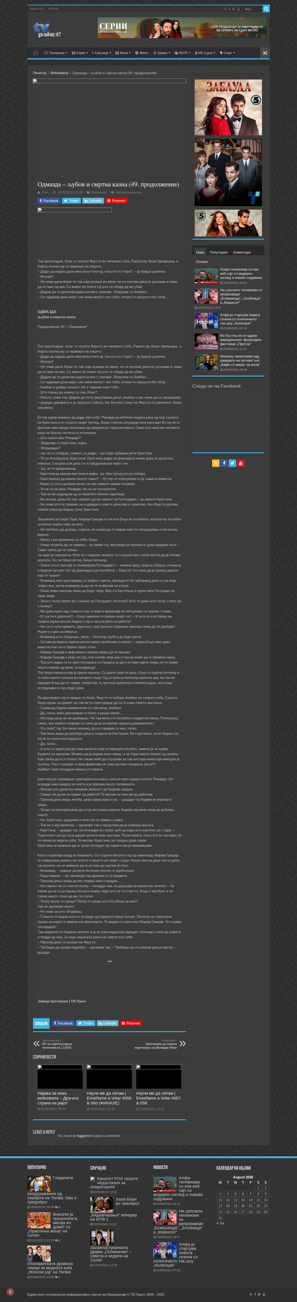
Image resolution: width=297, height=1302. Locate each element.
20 (243, 1206)
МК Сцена (205, 53)
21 (250, 1206)
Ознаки (202, 262)
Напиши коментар (128, 192)
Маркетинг (37, 8)
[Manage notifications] (10, 1291)
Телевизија (57, 53)
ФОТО (183, 53)
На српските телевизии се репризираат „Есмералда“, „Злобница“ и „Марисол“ (241, 296)
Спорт (228, 53)
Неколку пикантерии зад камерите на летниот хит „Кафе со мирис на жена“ (240, 360)
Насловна (36, 52)
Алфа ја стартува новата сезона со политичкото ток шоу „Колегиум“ (240, 319)
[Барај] (266, 8)
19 (235, 1206)
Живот (143, 53)
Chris (45, 192)
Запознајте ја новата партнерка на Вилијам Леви (156, 1044)
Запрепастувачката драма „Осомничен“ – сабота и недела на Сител (111, 1253)
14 (250, 1200)
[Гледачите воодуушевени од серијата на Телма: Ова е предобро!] (39, 1184)
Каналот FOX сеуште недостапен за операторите (114, 1182)
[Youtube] (238, 9)
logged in (84, 1136)
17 (220, 1206)
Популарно (219, 252)
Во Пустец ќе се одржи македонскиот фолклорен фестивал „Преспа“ (240, 340)
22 (258, 1206)
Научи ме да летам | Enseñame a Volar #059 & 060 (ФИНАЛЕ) (109, 1098)
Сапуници (101, 53)
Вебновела (59, 73)
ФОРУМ (53, 8)
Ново (200, 252)
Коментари (242, 252)
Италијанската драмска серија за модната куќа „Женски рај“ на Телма (50, 1267)
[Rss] (225, 9)
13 (243, 1200)
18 (228, 1206)
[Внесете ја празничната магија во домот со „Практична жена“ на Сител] (39, 1220)
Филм (124, 53)
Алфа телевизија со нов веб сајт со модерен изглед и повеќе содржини (241, 273)
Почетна (39, 73)
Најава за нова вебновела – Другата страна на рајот (58, 1098)
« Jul (220, 1223)
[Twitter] (234, 9)
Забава (162, 53)
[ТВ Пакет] (47, 29)
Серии (80, 53)
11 (228, 1200)
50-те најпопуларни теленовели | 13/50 (57, 1044)
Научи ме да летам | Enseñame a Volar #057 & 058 (158, 1098)
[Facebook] (229, 9)
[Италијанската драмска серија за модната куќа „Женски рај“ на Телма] (39, 1253)
